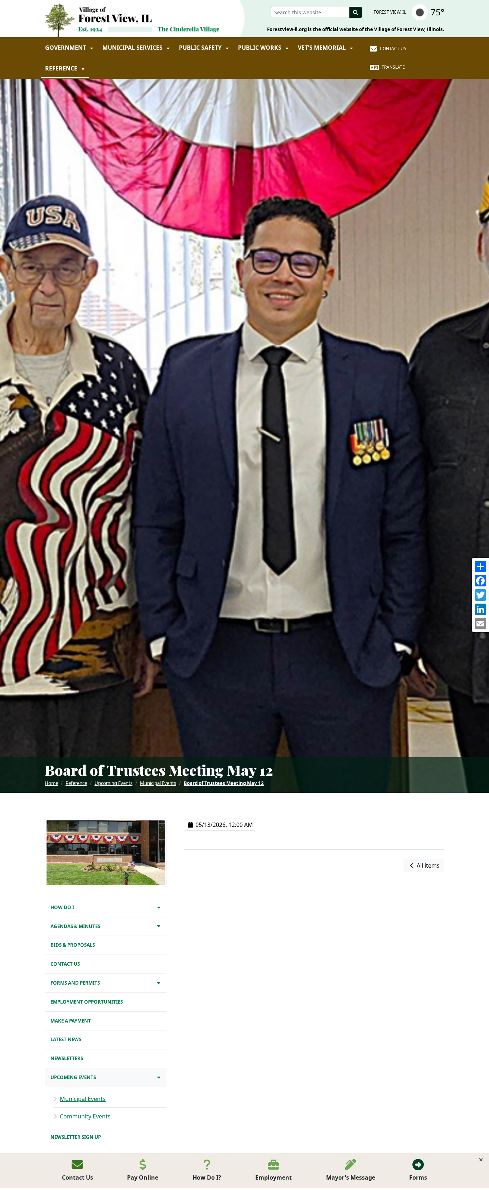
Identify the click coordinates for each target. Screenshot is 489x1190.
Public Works (260, 48)
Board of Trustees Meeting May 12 (224, 783)
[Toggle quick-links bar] (481, 1159)
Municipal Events (158, 783)
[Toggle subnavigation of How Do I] (159, 907)
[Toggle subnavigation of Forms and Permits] (159, 982)
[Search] (355, 12)
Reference (62, 68)
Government (66, 48)
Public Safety (201, 48)
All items (427, 865)
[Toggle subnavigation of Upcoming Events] (159, 1077)
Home (51, 783)
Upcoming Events (113, 783)
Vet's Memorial (322, 48)
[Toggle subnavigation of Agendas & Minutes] (159, 925)
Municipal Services (133, 48)
